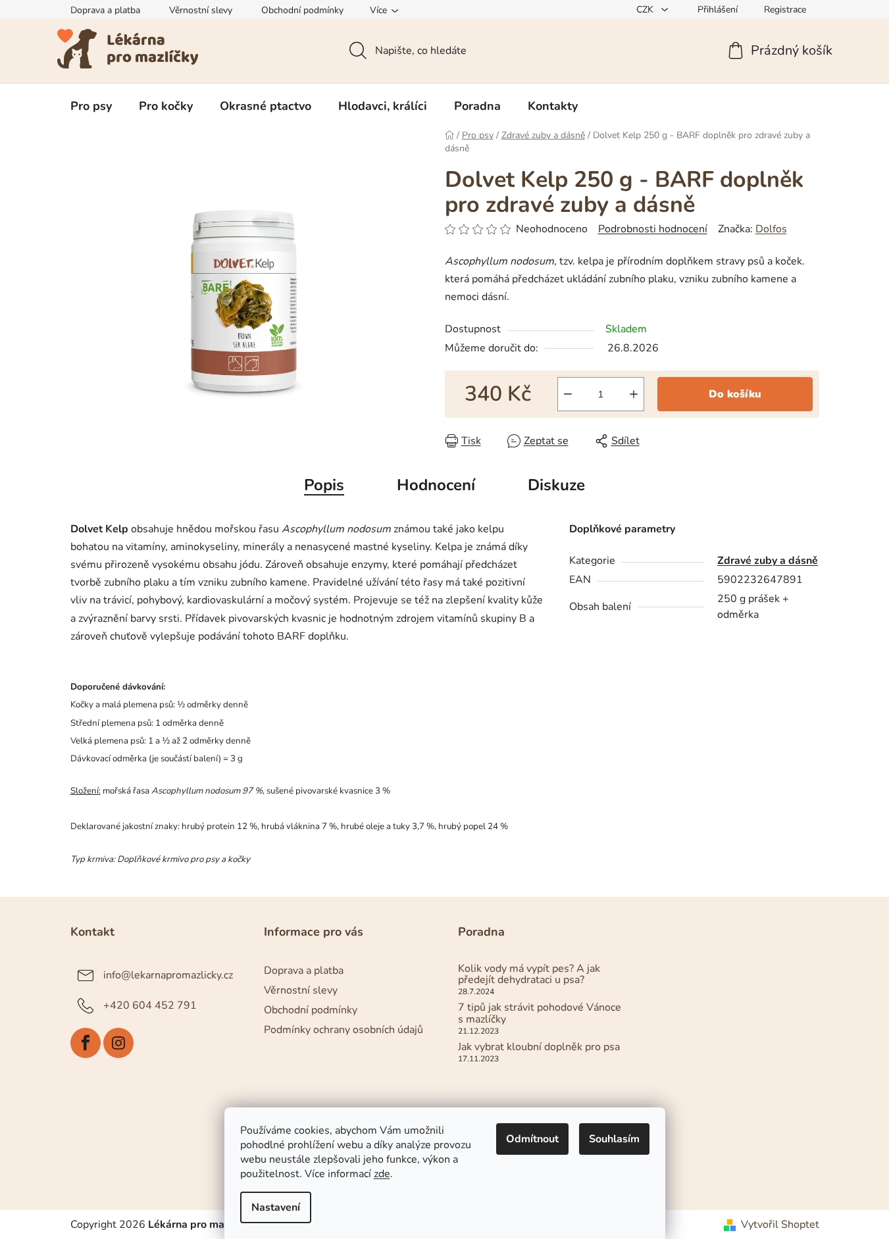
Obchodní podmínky (302, 10)
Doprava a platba (105, 10)
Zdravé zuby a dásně (767, 560)
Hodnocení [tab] (436, 484)
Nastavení (275, 1207)
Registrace (785, 9)
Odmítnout (532, 1139)
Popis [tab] (324, 484)
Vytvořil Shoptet (780, 1224)
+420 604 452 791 (150, 1005)
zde (382, 1174)
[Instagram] (118, 1043)
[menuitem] (91, 106)
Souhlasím (614, 1139)
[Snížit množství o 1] (568, 394)
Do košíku (735, 394)
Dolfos (771, 229)
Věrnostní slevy (200, 10)
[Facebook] (85, 1043)
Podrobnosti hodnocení (652, 229)
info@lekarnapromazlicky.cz (168, 974)
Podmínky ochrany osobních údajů (343, 1030)
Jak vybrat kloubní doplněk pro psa (539, 1047)
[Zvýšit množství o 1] (634, 394)
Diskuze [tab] (556, 484)
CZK (646, 9)
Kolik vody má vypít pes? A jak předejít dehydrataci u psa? (529, 974)
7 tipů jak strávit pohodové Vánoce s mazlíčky (539, 1013)
